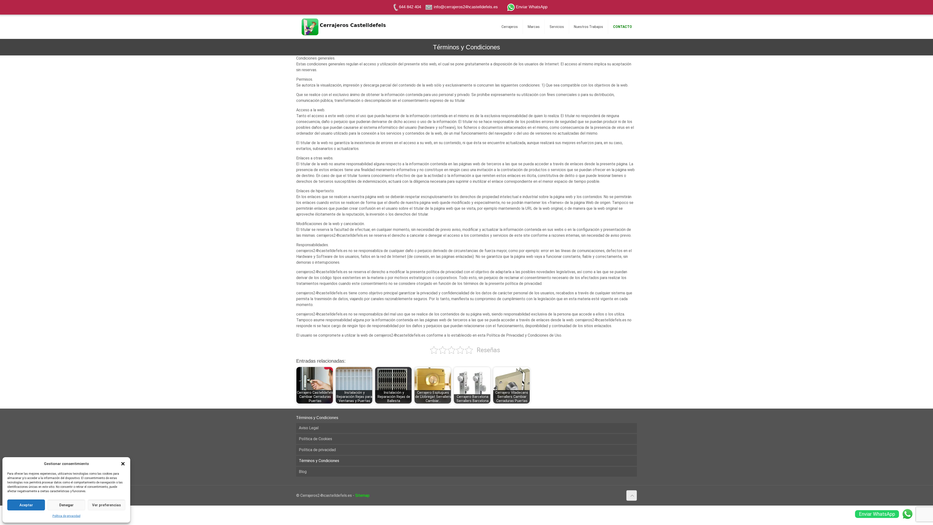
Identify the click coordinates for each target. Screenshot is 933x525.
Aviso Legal (309, 428)
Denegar (66, 505)
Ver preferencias (106, 505)
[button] (123, 463)
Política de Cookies (315, 439)
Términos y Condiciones (319, 460)
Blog (303, 471)
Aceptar (26, 505)
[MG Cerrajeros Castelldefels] (344, 27)
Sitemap (362, 495)
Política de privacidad (66, 516)
